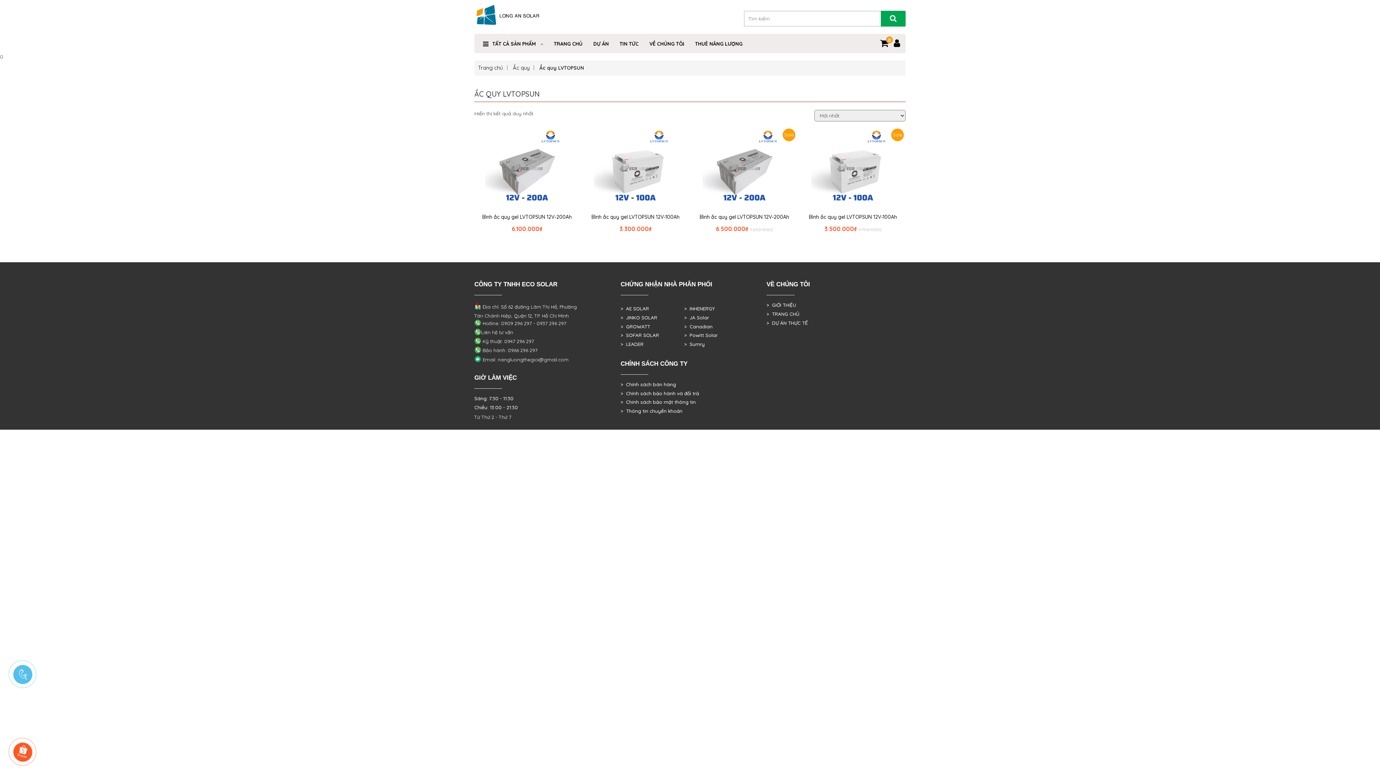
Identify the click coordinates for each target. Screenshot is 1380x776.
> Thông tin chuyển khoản (651, 411)
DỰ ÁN (601, 44)
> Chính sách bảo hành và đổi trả (660, 393)
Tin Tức (629, 44)
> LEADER (632, 344)
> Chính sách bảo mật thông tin (658, 402)
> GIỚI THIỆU (781, 305)
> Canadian (698, 326)
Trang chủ (568, 44)
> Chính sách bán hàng (648, 384)
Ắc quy (521, 67)
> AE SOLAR (635, 308)
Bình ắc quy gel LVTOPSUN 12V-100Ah (636, 217)
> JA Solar (696, 317)
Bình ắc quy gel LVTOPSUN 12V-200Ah (527, 217)
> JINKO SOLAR (639, 317)
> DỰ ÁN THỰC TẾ (787, 323)
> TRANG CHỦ (783, 314)
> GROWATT (635, 326)
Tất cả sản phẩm (514, 44)
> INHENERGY (699, 308)
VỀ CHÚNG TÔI (666, 44)
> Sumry (694, 344)
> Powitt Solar (701, 335)
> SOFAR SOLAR (640, 335)
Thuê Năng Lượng (718, 44)
